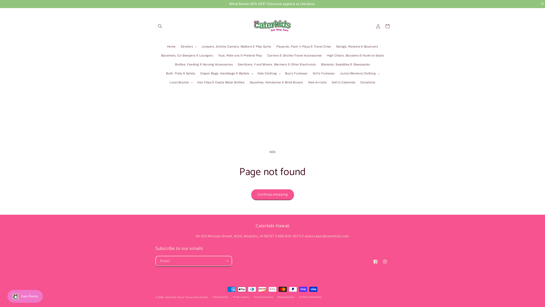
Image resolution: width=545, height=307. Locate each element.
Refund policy (220, 297)
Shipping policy (286, 297)
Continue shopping (273, 194)
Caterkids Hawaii (175, 297)
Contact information (310, 297)
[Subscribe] (227, 261)
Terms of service (263, 297)
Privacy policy (241, 297)
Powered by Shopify (196, 297)
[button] (160, 26)
